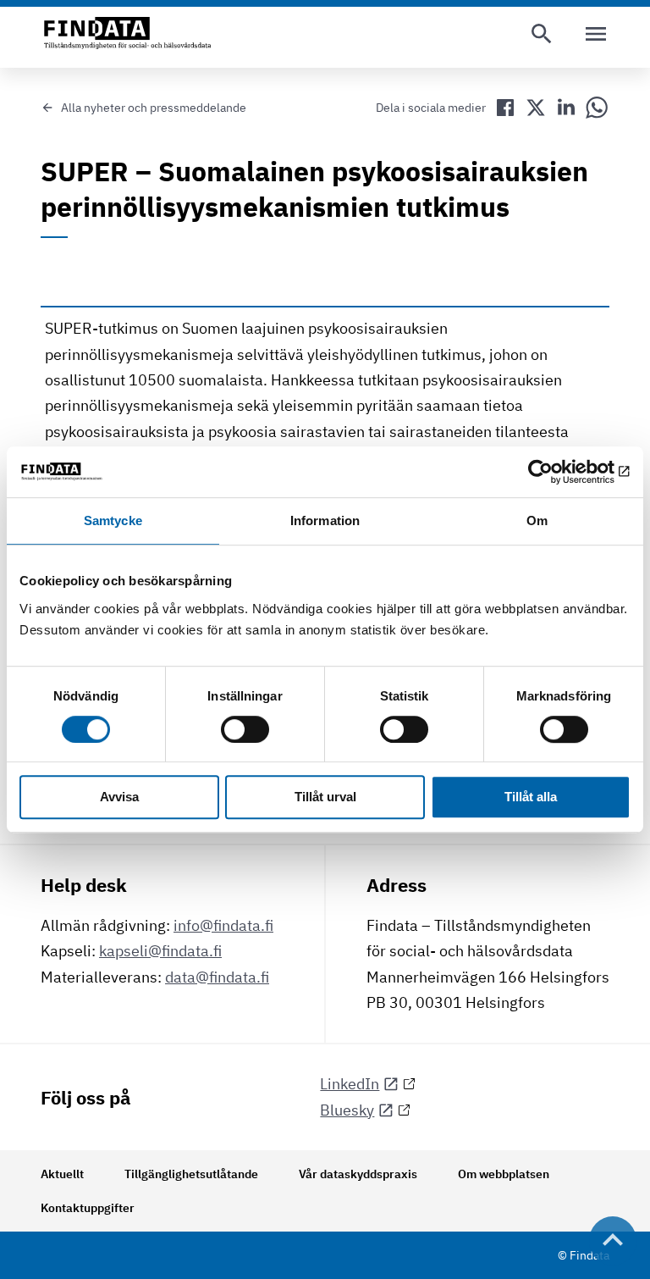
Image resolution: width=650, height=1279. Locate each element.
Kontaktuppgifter (88, 1207)
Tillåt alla (530, 797)
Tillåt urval (325, 797)
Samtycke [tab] (113, 520)
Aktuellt (62, 1174)
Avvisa (119, 797)
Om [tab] (537, 520)
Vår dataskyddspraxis (358, 1174)
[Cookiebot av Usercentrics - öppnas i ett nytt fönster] (556, 471)
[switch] (245, 729)
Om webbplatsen (503, 1174)
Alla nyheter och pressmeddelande (153, 107)
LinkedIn (349, 1084)
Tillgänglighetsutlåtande (191, 1174)
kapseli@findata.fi (160, 951)
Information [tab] (325, 520)
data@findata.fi (217, 977)
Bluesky (347, 1110)
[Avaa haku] (541, 33)
